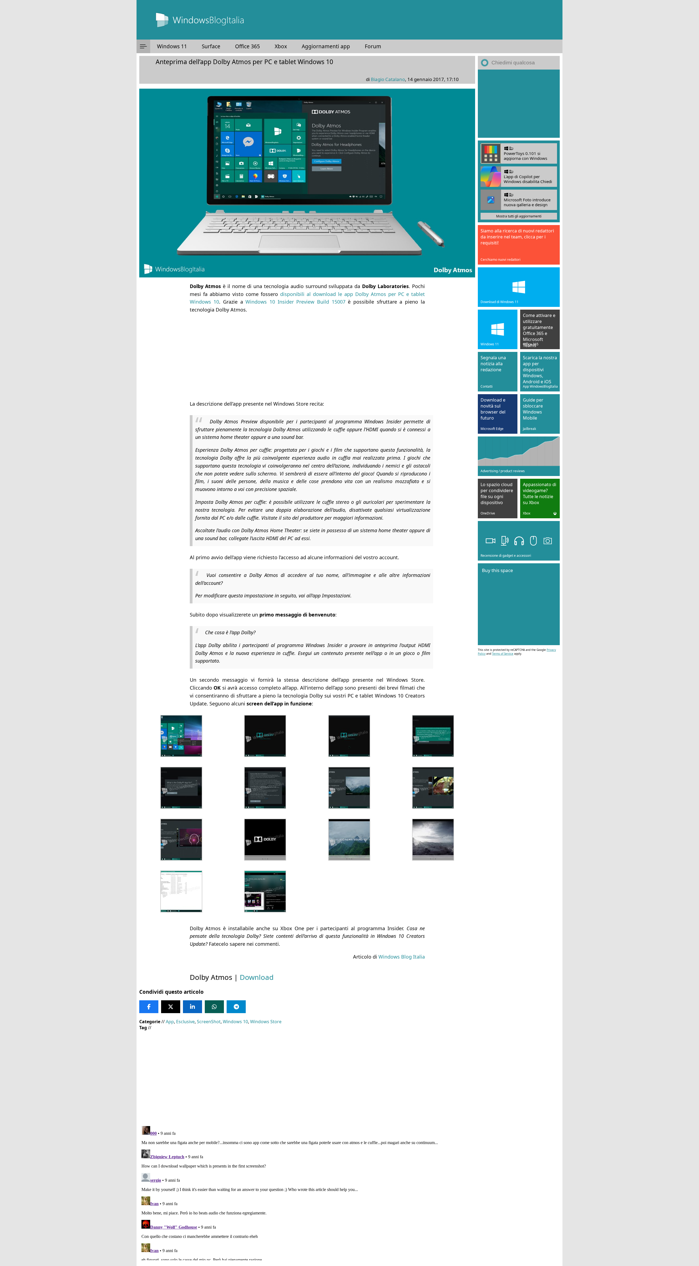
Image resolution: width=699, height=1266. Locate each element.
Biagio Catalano (388, 79)
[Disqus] (307, 1192)
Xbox (281, 46)
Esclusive (185, 1022)
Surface (211, 46)
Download (257, 977)
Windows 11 (172, 46)
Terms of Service (502, 654)
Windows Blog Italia (401, 956)
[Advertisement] (307, 357)
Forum (373, 46)
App (170, 1022)
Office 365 (247, 46)
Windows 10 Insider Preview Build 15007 (295, 301)
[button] (143, 46)
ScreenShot (209, 1022)
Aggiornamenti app (326, 46)
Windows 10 (235, 1022)
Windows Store (266, 1022)
